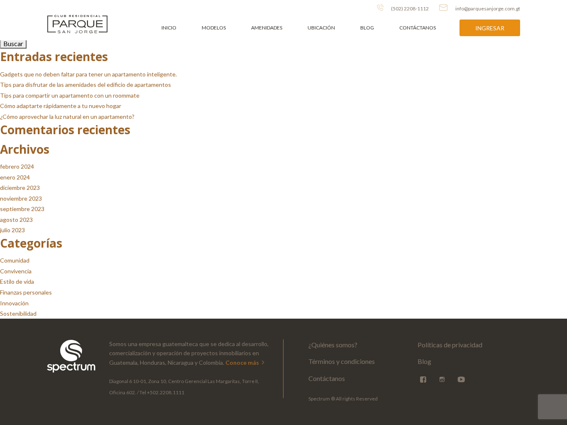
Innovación (14, 303)
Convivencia (16, 271)
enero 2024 (15, 177)
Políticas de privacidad (450, 345)
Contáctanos (417, 28)
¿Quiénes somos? (332, 345)
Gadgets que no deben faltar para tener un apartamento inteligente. (88, 74)
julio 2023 (12, 229)
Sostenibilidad (18, 313)
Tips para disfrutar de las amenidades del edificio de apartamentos (85, 84)
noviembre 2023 (21, 198)
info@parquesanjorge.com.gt (487, 8)
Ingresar (489, 28)
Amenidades (266, 28)
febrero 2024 (17, 166)
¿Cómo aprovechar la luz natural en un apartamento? (67, 116)
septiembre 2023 (22, 208)
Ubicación (321, 28)
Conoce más (242, 362)
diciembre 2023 (20, 187)
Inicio (168, 28)
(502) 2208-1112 (409, 8)
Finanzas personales (26, 292)
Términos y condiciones (341, 361)
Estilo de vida (17, 281)
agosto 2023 (16, 219)
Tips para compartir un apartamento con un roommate (69, 95)
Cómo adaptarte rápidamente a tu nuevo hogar (60, 105)
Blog (367, 28)
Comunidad (14, 260)
